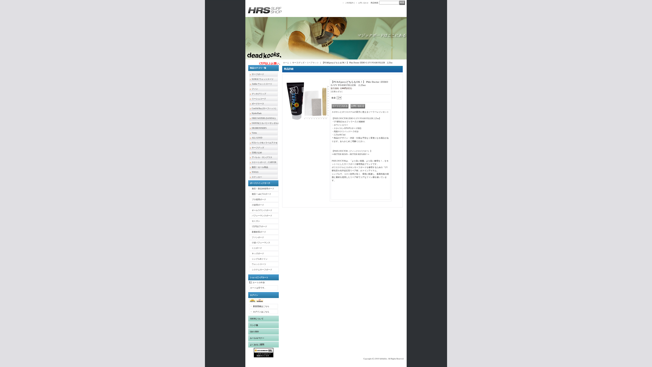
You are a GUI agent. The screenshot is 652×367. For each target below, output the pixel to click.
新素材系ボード (259, 232)
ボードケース (258, 103)
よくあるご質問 (257, 344)
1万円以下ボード (259, 226)
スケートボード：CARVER (264, 162)
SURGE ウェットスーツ (262, 79)
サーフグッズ (258, 147)
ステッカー (257, 177)
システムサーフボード (262, 269)
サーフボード (258, 74)
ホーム (286, 63)
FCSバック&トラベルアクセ (264, 143)
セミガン (256, 221)
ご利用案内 (349, 3)
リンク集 (254, 325)
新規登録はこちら (261, 306)
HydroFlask (256, 113)
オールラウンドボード (262, 210)
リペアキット (313, 63)
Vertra (254, 133)
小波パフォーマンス (261, 242)
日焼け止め (257, 152)
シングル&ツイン (260, 259)
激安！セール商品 (260, 167)
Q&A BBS (254, 331)
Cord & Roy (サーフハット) (264, 108)
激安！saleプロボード (261, 194)
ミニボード (257, 248)
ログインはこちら (261, 312)
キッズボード (258, 253)
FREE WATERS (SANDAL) (264, 118)
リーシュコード (259, 99)
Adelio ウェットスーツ (262, 84)
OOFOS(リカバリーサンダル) (265, 123)
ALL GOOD (257, 138)
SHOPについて (257, 319)
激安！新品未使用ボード (263, 188)
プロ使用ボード (259, 199)
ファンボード (258, 237)
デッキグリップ (259, 94)
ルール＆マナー (257, 338)
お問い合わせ (363, 3)
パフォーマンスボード (262, 215)
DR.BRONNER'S (259, 128)
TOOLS (255, 172)
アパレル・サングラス (262, 157)
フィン (255, 89)
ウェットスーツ (259, 264)
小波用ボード (258, 205)
